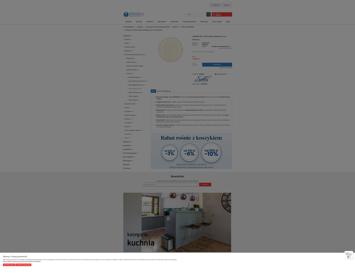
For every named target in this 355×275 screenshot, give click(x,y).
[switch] (349, 257)
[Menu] (352, 252)
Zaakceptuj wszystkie (23, 265)
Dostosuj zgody (9, 265)
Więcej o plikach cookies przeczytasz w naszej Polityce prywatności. (22, 261)
